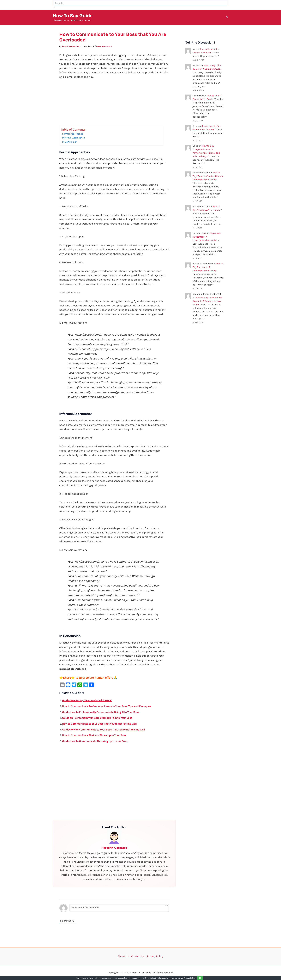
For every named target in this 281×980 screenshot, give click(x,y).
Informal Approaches (73, 137)
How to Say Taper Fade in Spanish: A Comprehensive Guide (207, 301)
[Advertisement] (114, 103)
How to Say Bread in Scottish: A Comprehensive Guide (206, 237)
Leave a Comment (104, 46)
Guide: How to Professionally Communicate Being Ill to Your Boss (100, 712)
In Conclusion (69, 141)
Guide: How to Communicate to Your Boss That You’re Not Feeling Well (103, 729)
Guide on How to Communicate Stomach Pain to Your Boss (97, 717)
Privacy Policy (155, 956)
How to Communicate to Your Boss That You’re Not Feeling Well (99, 723)
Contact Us (137, 956)
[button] (227, 17)
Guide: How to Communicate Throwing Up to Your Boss (94, 741)
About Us (123, 956)
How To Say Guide (73, 15)
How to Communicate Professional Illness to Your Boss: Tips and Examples (106, 706)
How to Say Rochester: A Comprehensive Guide (208, 267)
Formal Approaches (72, 133)
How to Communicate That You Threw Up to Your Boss (94, 735)
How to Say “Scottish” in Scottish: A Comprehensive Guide (208, 176)
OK (200, 978)
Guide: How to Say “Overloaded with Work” (87, 700)
